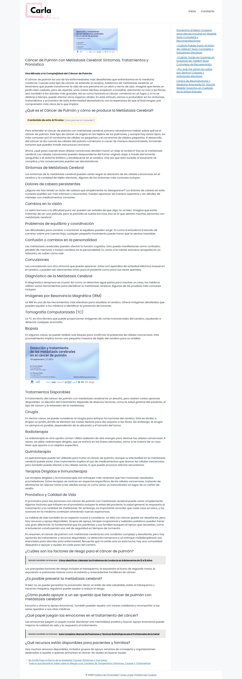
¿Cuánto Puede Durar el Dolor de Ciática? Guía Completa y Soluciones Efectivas (195, 49)
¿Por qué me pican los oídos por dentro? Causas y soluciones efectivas (194, 72)
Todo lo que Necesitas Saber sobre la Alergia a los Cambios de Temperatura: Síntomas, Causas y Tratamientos (90, 663)
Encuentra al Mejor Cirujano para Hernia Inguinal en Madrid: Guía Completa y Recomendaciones (196, 35)
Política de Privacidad (106, 674)
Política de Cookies (146, 674)
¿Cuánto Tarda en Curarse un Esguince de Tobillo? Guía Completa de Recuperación (195, 61)
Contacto (207, 11)
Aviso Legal (127, 674)
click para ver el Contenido (79, 120)
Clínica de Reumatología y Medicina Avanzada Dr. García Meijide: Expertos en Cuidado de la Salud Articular (195, 86)
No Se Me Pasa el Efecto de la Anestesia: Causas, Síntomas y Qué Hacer (68, 660)
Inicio (192, 11)
